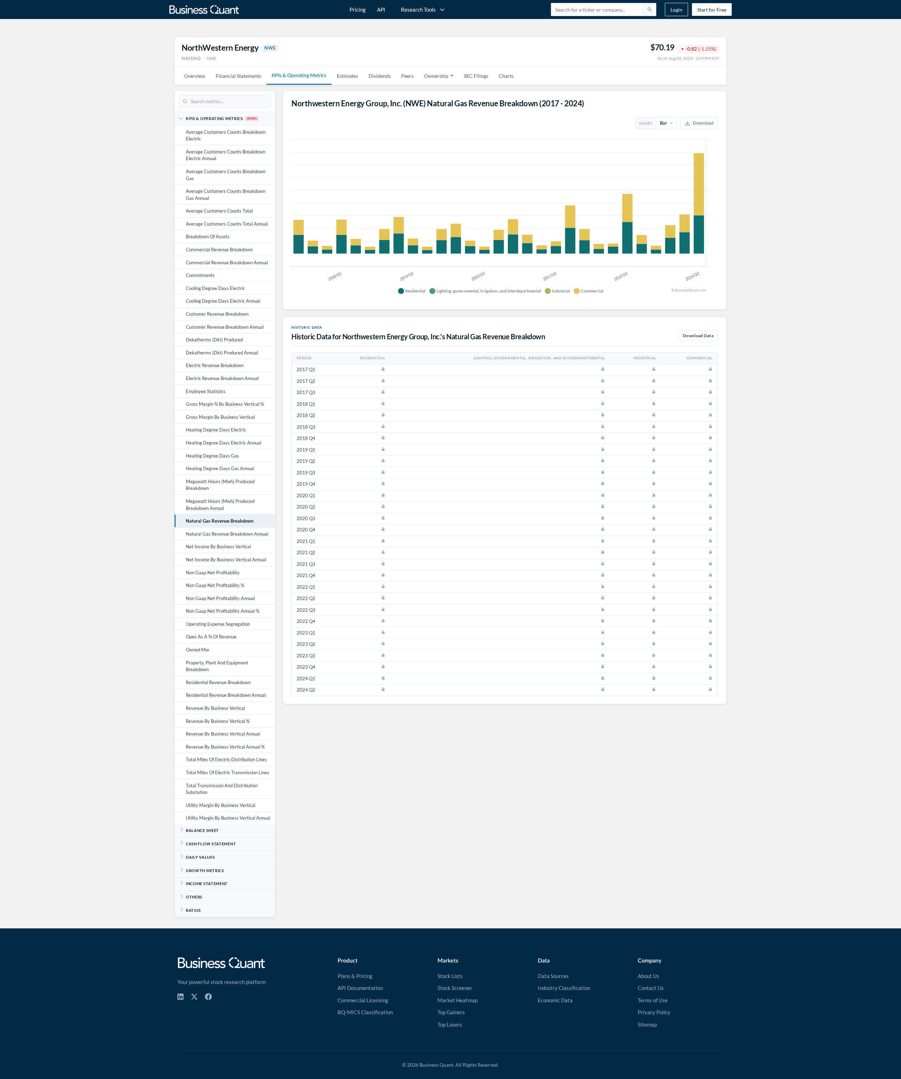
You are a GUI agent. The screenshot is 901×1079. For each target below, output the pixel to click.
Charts (506, 76)
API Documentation (360, 988)
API (381, 9)
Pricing (357, 9)
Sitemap (647, 1024)
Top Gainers (451, 1012)
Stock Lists (450, 976)
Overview (194, 76)
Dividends (379, 76)
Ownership (436, 76)
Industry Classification (564, 988)
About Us (648, 976)
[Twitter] (194, 996)
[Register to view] (383, 369)
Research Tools (418, 9)
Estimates (347, 76)
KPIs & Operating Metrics (299, 75)
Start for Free (711, 10)
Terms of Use (653, 1000)
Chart (646, 123)
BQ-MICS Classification (365, 1012)
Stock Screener (454, 988)
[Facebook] (208, 996)
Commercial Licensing (363, 1000)
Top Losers (449, 1024)
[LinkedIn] (180, 996)
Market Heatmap (457, 1000)
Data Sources (553, 976)
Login (676, 10)
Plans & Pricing (355, 976)
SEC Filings (476, 76)
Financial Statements (238, 76)
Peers (407, 76)
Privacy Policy (654, 1012)
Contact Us (651, 988)
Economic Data (555, 1000)
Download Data (698, 335)
